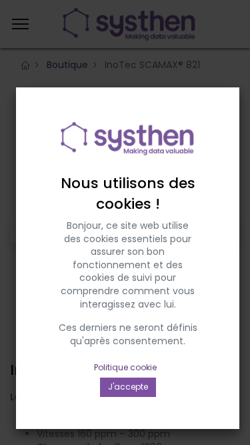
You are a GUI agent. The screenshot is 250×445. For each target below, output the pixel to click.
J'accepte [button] (128, 386)
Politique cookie (125, 367)
